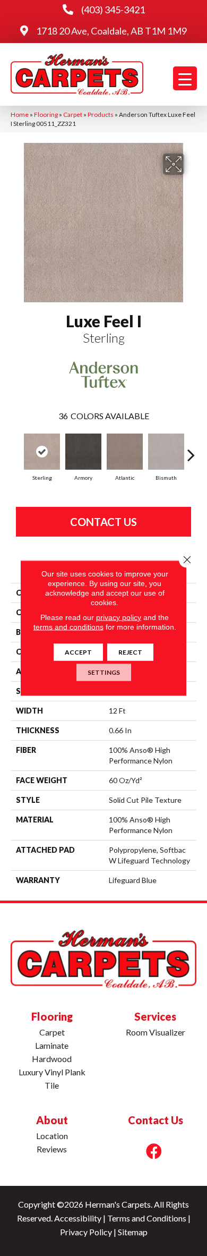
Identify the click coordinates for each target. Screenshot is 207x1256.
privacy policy (118, 617)
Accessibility (77, 1218)
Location (52, 1136)
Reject (130, 652)
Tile (52, 1085)
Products (101, 114)
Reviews (52, 1149)
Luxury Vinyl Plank (52, 1072)
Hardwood (52, 1059)
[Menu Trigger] (185, 78)
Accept (78, 652)
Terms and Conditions (146, 1218)
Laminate (51, 1045)
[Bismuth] (166, 451)
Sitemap (133, 1232)
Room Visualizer (155, 1032)
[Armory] (83, 451)
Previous (16, 449)
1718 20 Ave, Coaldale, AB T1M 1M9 (111, 31)
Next (191, 449)
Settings (104, 672)
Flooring (46, 114)
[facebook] (154, 1151)
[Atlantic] (124, 451)
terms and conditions (68, 627)
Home (20, 114)
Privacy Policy (86, 1232)
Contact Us (103, 521)
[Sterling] (42, 451)
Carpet (72, 114)
